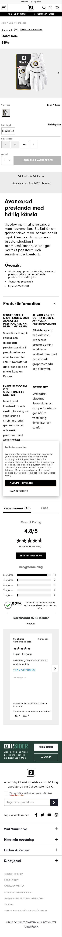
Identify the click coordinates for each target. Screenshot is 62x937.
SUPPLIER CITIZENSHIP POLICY (18, 892)
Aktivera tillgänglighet (31, 2)
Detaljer (46, 183)
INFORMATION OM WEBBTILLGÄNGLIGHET (24, 898)
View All (31, 624)
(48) (16, 29)
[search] (44, 8)
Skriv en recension (31, 29)
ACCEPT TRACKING (21, 482)
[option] (31, 76)
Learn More (21, 758)
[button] (4, 7)
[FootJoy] (31, 7)
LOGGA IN (46, 757)
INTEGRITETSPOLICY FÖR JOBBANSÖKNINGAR (26, 910)
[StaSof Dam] (31, 76)
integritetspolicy (17, 795)
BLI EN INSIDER (46, 747)
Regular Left (8, 131)
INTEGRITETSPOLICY (13, 874)
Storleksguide (54, 124)
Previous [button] (3, 73)
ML (24, 144)
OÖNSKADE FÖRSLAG (14, 886)
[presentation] (17, 507)
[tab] (57, 7)
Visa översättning (24, 670)
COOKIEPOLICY (11, 880)
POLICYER (8, 904)
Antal (4, 154)
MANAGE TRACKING (19, 491)
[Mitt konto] (50, 8)
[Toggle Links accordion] (31, 829)
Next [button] (58, 73)
